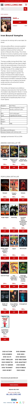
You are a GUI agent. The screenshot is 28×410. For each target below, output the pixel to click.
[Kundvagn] (25, 4)
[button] (2, 4)
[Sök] (25, 9)
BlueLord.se (11, 392)
